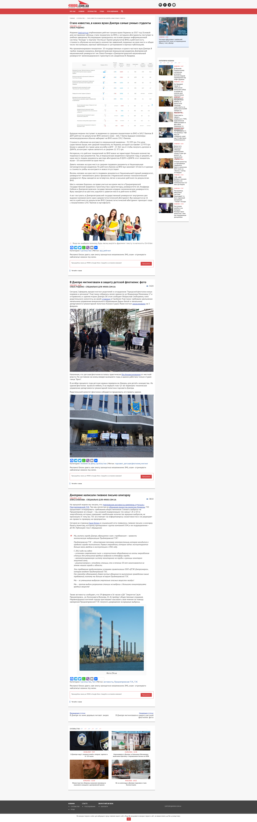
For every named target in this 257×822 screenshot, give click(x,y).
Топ (93, 681)
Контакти (104, 806)
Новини (81, 11)
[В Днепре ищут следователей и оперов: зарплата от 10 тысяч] (89, 750)
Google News (174, 5)
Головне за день (88, 463)
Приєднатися (146, 264)
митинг (144, 463)
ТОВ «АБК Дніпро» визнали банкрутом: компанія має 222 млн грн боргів (180, 180)
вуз (101, 250)
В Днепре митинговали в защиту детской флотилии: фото (134, 715)
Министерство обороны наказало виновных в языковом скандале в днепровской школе (89, 784)
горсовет (119, 463)
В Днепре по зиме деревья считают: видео (89, 714)
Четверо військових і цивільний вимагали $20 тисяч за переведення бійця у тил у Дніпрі (172, 41)
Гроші (102, 11)
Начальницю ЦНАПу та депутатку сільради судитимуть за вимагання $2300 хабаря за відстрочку (180, 106)
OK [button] (129, 819)
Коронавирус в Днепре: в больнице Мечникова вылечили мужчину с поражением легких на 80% (131, 755)
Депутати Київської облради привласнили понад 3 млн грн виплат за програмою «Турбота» (180, 152)
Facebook (165, 5)
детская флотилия (132, 463)
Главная (72, 18)
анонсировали (138, 303)
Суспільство (92, 11)
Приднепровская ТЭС (123, 681)
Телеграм (169, 5)
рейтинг (107, 250)
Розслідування (112, 11)
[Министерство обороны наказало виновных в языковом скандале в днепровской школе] (89, 778)
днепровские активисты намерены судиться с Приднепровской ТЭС (107, 505)
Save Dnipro (94, 523)
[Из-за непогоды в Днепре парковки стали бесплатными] (131, 778)
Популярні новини (166, 61)
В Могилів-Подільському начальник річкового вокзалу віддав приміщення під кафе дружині (180, 73)
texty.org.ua (83, 32)
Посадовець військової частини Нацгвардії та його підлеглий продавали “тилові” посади (180, 196)
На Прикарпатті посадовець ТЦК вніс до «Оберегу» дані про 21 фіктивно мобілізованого (180, 135)
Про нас (72, 11)
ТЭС (136, 681)
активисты (108, 681)
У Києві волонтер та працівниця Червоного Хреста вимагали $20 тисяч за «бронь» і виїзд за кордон (180, 167)
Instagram (160, 5)
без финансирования (131, 374)
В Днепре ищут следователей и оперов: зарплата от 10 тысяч (89, 755)
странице (106, 299)
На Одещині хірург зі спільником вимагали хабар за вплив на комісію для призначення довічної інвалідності (180, 91)
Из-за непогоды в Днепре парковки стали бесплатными (131, 784)
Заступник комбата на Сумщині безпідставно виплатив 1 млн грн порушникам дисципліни (180, 211)
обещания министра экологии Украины (127, 507)
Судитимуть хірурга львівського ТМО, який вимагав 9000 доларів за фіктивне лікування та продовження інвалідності (180, 122)
